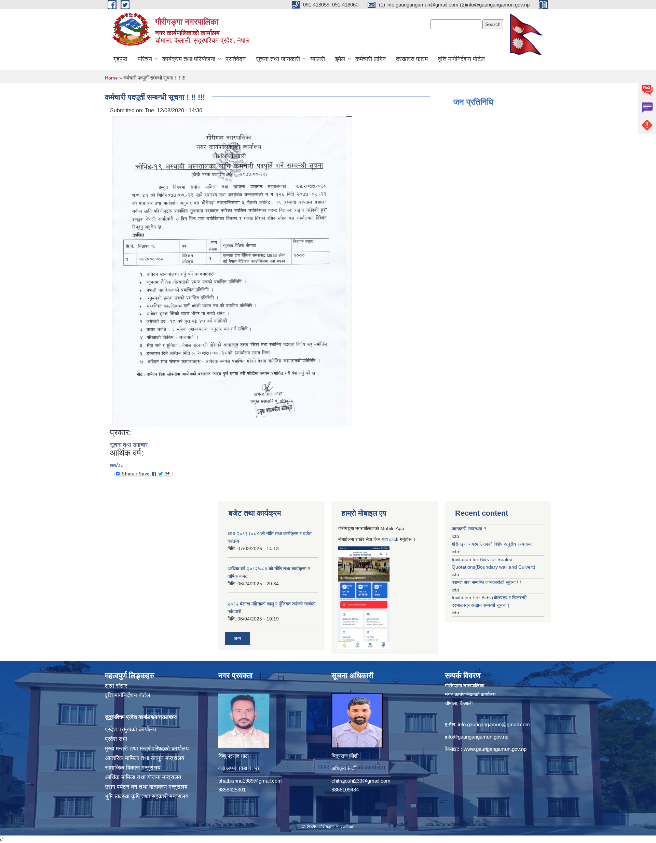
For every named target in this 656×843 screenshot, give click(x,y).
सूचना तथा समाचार (129, 445)
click (393, 539)
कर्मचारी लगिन (370, 59)
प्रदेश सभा (116, 739)
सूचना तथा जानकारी (278, 59)
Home (111, 78)
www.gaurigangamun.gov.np (495, 749)
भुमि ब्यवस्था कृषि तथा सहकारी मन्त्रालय (146, 796)
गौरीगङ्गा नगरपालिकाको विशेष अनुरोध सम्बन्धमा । (494, 544)
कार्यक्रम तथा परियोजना (188, 59)
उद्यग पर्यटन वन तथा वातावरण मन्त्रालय (146, 787)
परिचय (145, 59)
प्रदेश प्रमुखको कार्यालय (130, 729)
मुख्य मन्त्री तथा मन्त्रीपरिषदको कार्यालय (147, 748)
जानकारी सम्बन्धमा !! (469, 528)
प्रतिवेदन (236, 59)
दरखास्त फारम (412, 59)
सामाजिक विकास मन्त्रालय (132, 768)
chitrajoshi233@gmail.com (361, 781)
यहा (385, 539)
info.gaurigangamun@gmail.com (494, 724)
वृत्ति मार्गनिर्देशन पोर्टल (461, 59)
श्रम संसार (116, 686)
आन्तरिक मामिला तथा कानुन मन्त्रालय (144, 758)
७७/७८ (117, 465)
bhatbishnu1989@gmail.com (250, 781)
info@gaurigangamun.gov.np (476, 737)
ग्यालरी (317, 59)
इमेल (340, 59)
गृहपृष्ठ (120, 59)
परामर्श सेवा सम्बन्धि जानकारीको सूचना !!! (486, 582)
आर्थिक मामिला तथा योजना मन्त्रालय (143, 777)
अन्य (237, 638)
